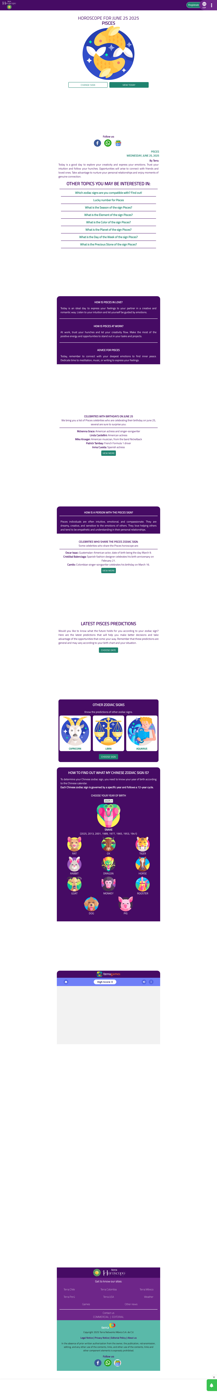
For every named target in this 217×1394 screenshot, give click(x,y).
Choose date (108, 650)
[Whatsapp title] (108, 143)
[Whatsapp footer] (108, 1363)
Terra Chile (69, 1289)
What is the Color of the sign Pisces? (108, 222)
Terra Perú (69, 1297)
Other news (131, 1304)
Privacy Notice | (103, 1338)
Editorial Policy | (119, 1338)
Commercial (101, 1317)
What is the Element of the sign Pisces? (108, 214)
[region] (108, 111)
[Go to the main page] (10, 5)
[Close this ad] (214, 1377)
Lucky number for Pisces (108, 200)
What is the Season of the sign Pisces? (108, 207)
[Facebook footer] (98, 1363)
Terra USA (108, 1297)
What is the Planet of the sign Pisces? (108, 229)
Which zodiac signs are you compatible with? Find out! (108, 192)
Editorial (118, 1317)
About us (132, 1338)
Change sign (88, 85)
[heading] (108, 453)
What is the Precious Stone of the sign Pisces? (108, 244)
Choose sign (108, 756)
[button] (21, 87)
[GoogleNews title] (118, 143)
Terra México (146, 1289)
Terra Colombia (109, 1289)
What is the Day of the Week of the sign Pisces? (108, 237)
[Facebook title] (97, 143)
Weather (148, 1297)
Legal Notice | (87, 1338)
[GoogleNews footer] (117, 1363)
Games (86, 1304)
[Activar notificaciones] (198, 1385)
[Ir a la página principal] (61, 981)
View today (129, 85)
